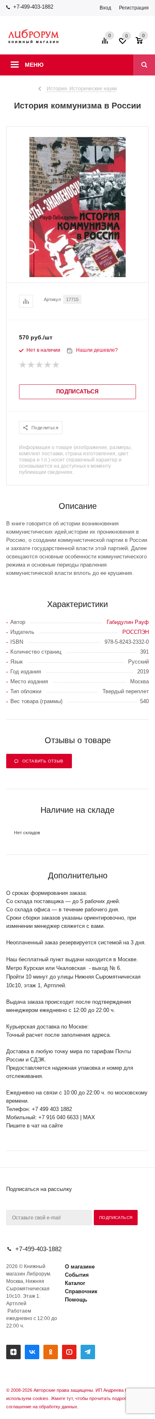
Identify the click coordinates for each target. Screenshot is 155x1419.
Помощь (76, 1300)
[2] (31, 365)
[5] (56, 365)
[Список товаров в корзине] (143, 43)
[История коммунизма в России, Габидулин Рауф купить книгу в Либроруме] (77, 275)
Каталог (75, 1283)
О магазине (80, 1267)
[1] (23, 365)
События (77, 1275)
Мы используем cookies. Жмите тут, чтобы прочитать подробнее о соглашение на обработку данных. (75, 1398)
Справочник (81, 1291)
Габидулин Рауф (128, 622)
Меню (34, 64)
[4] (48, 365)
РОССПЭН (135, 632)
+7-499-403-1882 (33, 7)
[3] (40, 365)
